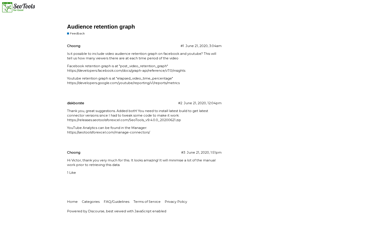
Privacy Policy (176, 202)
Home (72, 202)
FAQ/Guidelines (116, 202)
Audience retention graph (101, 26)
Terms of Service (147, 202)
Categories (91, 202)
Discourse (96, 211)
